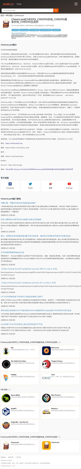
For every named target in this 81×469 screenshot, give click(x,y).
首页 (2, 15)
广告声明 (18, 457)
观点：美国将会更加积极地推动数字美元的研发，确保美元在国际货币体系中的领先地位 (36, 236)
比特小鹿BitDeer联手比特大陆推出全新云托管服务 (21, 219)
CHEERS (31, 169)
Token (8, 169)
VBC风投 (9, 15)
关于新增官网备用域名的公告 (12, 252)
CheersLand (39, 169)
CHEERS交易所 (59, 169)
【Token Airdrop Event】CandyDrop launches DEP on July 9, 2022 (29, 269)
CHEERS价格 (48, 169)
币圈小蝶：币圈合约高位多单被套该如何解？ (19, 203)
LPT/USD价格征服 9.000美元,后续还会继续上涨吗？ (22, 296)
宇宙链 (13, 466)
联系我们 (3, 457)
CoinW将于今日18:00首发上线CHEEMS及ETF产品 (22, 324)
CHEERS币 (69, 169)
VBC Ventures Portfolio (19, 169)
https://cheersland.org (18, 33)
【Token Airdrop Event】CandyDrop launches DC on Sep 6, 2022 (28, 283)
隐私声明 (10, 457)
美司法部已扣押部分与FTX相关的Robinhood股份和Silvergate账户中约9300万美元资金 (36, 310)
